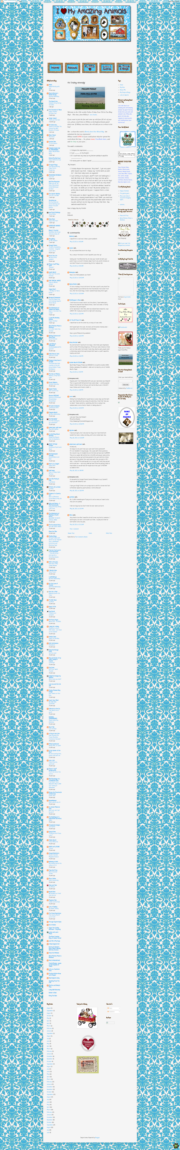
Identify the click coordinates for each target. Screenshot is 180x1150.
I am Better (52, 482)
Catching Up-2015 (53, 407)
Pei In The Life (53, 256)
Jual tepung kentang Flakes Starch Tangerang (54, 168)
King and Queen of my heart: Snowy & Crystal (55, 659)
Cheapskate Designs (54, 825)
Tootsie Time (52, 142)
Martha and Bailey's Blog (54, 986)
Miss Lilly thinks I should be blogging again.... (125, 197)
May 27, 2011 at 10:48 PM (77, 424)
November (49, 1059)
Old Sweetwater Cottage (53, 454)
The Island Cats (53, 101)
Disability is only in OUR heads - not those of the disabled (55, 630)
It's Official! (52, 887)
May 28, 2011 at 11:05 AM (77, 438)
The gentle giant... (125, 193)
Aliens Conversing (53, 880)
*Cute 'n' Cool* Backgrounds (53, 769)
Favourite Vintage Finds (53, 650)
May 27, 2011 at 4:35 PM (76, 372)
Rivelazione (52, 645)
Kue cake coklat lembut (55, 526)
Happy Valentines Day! (55, 160)
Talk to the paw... (53, 562)
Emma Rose (52, 219)
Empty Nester (73, 284)
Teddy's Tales (52, 637)
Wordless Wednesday (54, 414)
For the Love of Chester (53, 584)
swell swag (52, 470)
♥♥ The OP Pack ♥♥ (75, 320)
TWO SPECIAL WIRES (55, 281)
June (48, 1041)
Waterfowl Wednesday (54, 587)
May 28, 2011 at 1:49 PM (76, 470)
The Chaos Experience (55, 913)
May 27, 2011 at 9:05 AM (76, 242)
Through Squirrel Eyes (55, 922)
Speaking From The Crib (54, 981)
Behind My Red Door (55, 158)
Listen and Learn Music (53, 933)
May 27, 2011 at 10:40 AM (77, 278)
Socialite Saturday (54, 384)
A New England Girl (54, 944)
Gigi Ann (71, 430)
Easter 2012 (52, 795)
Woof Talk (51, 727)
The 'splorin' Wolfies (54, 194)
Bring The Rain (53, 996)
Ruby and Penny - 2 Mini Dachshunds (54, 504)
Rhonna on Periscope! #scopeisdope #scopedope (55, 399)
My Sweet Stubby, (54, 908)
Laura (71, 396)
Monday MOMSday (54, 96)
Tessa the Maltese (54, 953)
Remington (72, 272)
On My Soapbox (53, 240)
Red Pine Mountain (54, 182)
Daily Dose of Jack (54, 354)
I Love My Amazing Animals (54, 318)
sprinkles (71, 497)
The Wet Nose (53, 600)
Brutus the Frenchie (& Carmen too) (55, 793)
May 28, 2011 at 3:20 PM (77, 491)
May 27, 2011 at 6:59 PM (76, 390)
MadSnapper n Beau (75, 300)
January (49, 1031)
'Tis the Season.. (53, 143)
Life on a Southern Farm (54, 970)
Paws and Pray (124, 215)
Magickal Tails (53, 900)
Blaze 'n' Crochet (53, 230)
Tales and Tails (53, 885)
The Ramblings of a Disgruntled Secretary (55, 817)
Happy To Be (52, 607)
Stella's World (52, 840)
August (49, 1008)
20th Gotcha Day (53, 390)
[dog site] (126, 295)
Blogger (97, 1138)
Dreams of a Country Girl (55, 494)
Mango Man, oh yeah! (55, 745)
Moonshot (52, 137)
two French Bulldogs (54, 212)
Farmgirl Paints (53, 245)
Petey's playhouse (54, 744)
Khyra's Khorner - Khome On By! (54, 94)
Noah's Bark (52, 892)
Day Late (51, 177)
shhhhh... (122, 205)
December (49, 1056)
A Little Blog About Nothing (54, 435)
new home (93, 115)
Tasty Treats (52, 572)
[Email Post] (82, 220)
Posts (110, 1008)
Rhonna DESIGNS (54, 396)
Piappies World (53, 412)
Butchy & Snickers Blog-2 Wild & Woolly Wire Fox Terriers (55, 948)
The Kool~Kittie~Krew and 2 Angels (55, 974)
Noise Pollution (53, 339)
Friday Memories (53, 842)
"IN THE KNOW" (53, 419)
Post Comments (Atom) (81, 537)
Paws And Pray (53, 870)
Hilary (71, 515)
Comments (112, 1012)
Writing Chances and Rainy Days (54, 336)
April (48, 1021)
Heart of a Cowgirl (54, 464)
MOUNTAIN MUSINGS (55, 175)
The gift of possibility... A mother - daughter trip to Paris (55, 249)
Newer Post (71, 533)
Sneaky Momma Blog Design (54, 691)
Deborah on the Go (54, 709)
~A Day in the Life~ (54, 734)
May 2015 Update (53, 429)
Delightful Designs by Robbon (55, 676)
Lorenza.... (51, 488)
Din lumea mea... (53, 125)
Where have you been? (55, 679)
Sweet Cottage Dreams (53, 444)
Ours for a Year (53, 592)
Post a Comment (74, 529)
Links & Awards (124, 95)
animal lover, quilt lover (75, 444)
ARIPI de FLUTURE (54, 847)
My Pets (122, 87)
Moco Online (52, 878)
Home (90, 533)
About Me (123, 90)
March (49, 1026)
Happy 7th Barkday (54, 638)
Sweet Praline (53, 389)
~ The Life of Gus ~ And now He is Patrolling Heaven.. (54, 555)
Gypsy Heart (52, 289)
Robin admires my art (54, 802)
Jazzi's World (52, 272)
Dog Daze (51, 667)
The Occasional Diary (55, 525)
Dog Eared (52, 611)
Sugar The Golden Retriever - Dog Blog (55, 928)
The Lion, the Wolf (54, 195)
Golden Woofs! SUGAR (75, 362)
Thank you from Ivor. (54, 120)
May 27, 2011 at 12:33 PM (77, 336)
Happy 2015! (52, 465)
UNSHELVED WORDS (54, 226)
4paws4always (52, 800)
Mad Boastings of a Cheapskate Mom (54, 779)
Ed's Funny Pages (53, 620)
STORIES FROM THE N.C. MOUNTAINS (54, 149)
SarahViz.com (52, 200)
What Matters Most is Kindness (55, 956)
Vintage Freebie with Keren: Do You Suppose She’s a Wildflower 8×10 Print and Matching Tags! (55, 541)
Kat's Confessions (53, 643)
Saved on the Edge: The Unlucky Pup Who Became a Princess (55, 128)
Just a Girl (52, 760)
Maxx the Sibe (53, 531)
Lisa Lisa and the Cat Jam (55, 684)
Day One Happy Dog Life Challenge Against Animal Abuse (55, 301)
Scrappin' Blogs (53, 165)
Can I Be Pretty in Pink (54, 479)
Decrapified (52, 827)
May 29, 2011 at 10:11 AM (77, 524)
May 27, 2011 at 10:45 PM (77, 408)
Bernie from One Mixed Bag (94, 132)
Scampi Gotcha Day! (54, 902)
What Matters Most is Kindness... (55, 326)
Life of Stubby (53, 907)
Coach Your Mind (53, 700)
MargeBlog (52, 239)
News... (50, 820)
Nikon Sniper (52, 135)
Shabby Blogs (53, 536)
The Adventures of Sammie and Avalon (54, 308)
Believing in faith (53, 862)
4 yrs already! (52, 729)
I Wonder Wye (53, 570)
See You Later (53, 653)
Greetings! (52, 662)
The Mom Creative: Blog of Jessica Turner (55, 937)
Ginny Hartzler (73, 342)
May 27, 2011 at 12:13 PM (77, 314)
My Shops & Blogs (125, 92)
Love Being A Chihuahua (52, 344)
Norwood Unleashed (54, 297)
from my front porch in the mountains (55, 551)
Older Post (109, 533)
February (49, 1028)
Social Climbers (53, 382)
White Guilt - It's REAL (55, 621)
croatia (51, 848)
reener (71, 248)
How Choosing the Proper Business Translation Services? (54, 737)
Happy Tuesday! (53, 321)
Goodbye (51, 602)
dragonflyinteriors (54, 853)
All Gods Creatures (54, 406)
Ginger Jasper (53, 118)
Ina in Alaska (52, 925)
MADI (50, 85)
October (49, 1016)
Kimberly (71, 236)
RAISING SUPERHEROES (53, 717)
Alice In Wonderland (54, 960)
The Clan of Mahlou (54, 374)
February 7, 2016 (53, 355)
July (48, 1038)
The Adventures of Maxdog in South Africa (54, 515)
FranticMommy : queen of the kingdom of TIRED (55, 965)
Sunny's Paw (52, 832)
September (50, 1011)
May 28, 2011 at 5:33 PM (77, 509)
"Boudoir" (51, 267)
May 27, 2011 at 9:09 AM (76, 266)
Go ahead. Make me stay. (54, 807)
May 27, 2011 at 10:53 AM (77, 294)
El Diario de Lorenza (54, 487)
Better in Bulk (53, 993)
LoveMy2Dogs (53, 577)
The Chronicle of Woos (55, 110)
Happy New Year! (53, 221)
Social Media (52, 214)
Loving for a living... (54, 626)
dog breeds (127, 297)
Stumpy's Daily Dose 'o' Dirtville (55, 361)
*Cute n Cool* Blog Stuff (54, 265)
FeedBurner (129, 388)
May (48, 1018)
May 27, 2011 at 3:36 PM (76, 356)
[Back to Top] (176, 1146)
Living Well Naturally (54, 990)
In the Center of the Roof (54, 751)
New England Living (54, 978)
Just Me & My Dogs (54, 941)
